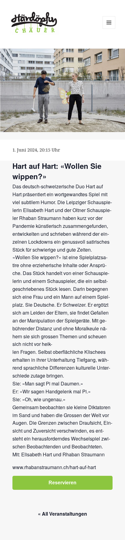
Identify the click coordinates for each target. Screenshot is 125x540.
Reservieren (62, 482)
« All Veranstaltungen (62, 513)
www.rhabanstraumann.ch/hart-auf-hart (54, 467)
